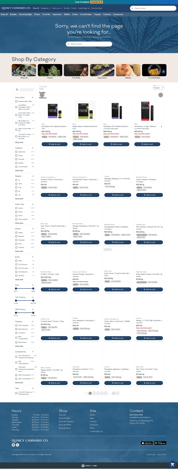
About (92, 415)
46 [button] (114, 393)
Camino (106, 176)
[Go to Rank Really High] (89, 465)
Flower (50, 78)
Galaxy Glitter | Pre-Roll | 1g (52, 370)
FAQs (92, 428)
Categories (45, 8)
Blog (92, 418)
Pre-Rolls (76, 78)
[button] (17, 89)
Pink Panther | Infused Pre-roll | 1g (149, 227)
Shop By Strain (65, 428)
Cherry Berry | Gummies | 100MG (117, 321)
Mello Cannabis (141, 272)
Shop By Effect (65, 425)
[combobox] (154, 8)
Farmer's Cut (45, 319)
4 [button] (101, 393)
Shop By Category (66, 421)
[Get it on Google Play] (160, 443)
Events (73, 8)
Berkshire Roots (141, 177)
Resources (56, 8)
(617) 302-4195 (136, 415)
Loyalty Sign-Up (84, 8)
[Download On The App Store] (147, 443)
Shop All (36, 8)
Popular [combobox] (157, 88)
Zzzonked (76, 367)
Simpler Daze (140, 224)
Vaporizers (102, 78)
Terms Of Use (161, 454)
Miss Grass (44, 224)
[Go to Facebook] (13, 445)
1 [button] (90, 393)
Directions (94, 425)
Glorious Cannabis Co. (48, 177)
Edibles (128, 78)
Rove (43, 124)
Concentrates (154, 78)
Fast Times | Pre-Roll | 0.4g (146, 369)
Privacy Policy (151, 454)
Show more (19, 142)
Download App (96, 8)
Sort (155, 85)
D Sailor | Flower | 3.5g (50, 274)
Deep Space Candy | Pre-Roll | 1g (149, 274)
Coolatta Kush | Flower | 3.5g (52, 321)
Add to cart (55, 144)
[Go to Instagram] (17, 445)
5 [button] (105, 393)
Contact (93, 421)
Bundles (67, 8)
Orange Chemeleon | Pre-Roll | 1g (86, 226)
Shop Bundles (64, 418)
